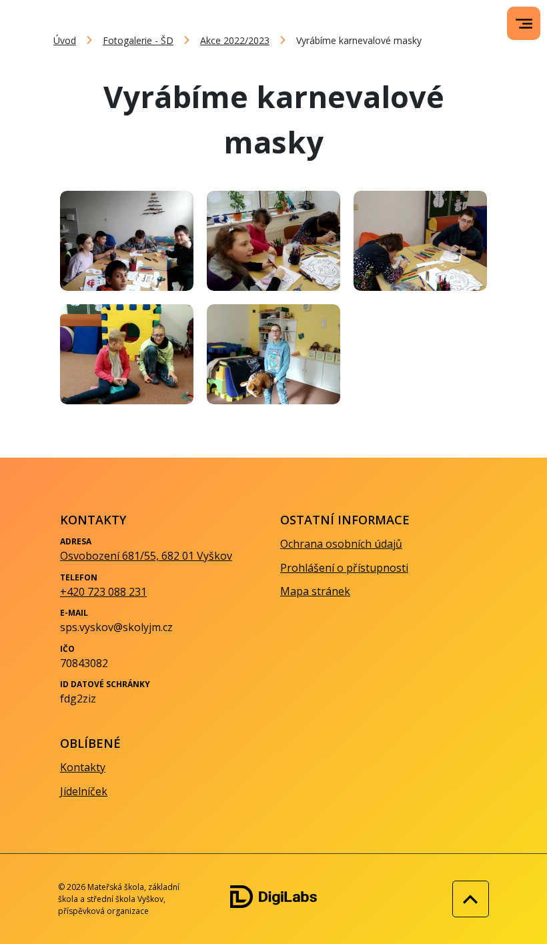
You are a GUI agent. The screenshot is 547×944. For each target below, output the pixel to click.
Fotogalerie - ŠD (138, 40)
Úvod (64, 40)
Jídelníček (83, 791)
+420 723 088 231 (103, 591)
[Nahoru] (467, 899)
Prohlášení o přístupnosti (344, 567)
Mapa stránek (315, 591)
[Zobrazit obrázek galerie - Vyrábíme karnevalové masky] (126, 241)
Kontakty (82, 767)
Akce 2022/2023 (234, 40)
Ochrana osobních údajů (341, 543)
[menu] (524, 24)
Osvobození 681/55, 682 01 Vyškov (146, 555)
